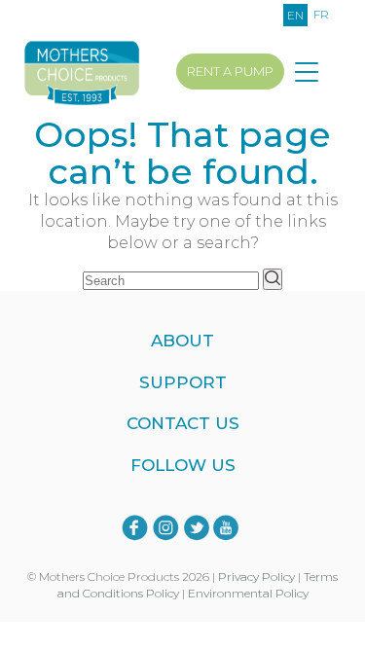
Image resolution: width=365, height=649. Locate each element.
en (295, 15)
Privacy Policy (256, 576)
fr (321, 14)
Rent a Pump (230, 71)
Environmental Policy (248, 593)
